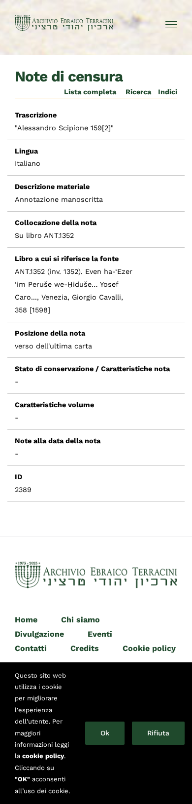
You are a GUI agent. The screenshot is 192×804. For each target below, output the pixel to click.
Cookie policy (149, 648)
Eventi (100, 634)
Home (26, 619)
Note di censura (69, 76)
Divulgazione (39, 634)
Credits (84, 648)
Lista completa (90, 92)
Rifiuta (158, 733)
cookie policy (43, 756)
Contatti (31, 648)
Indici (167, 92)
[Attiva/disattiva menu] (172, 24)
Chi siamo (80, 619)
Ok (104, 733)
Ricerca (138, 92)
